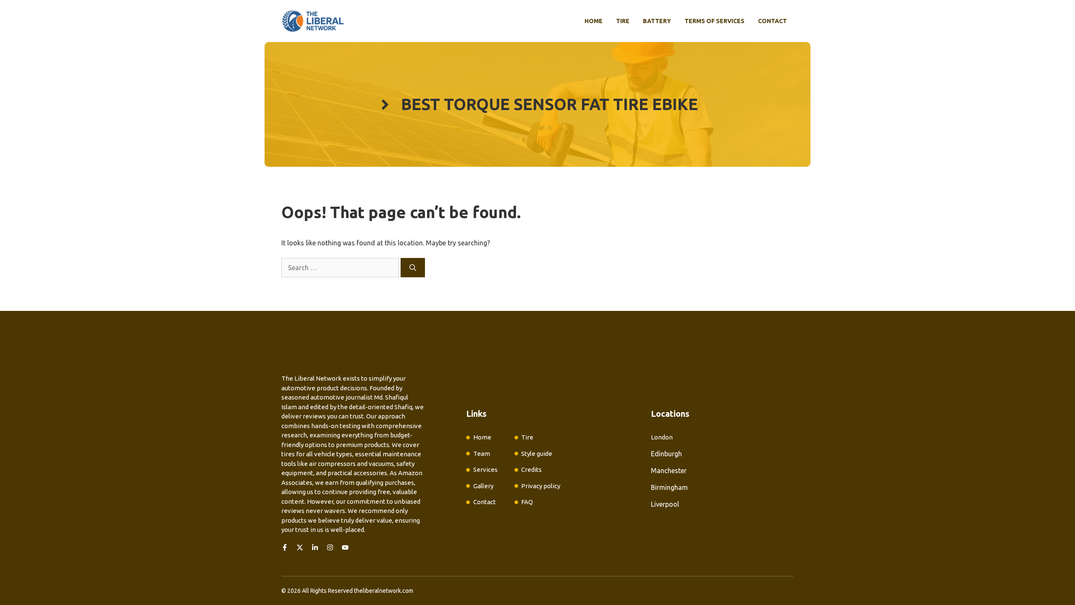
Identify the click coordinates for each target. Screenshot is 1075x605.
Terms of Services (714, 21)
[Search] (413, 267)
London (662, 437)
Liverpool (665, 504)
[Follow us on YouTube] (345, 547)
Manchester (669, 470)
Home (594, 21)
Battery (657, 21)
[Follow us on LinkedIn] (315, 547)
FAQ (527, 501)
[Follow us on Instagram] (330, 547)
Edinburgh (666, 454)
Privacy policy (540, 485)
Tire (622, 21)
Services (485, 469)
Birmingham (669, 487)
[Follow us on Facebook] (284, 547)
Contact (772, 21)
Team (481, 453)
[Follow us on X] (299, 547)
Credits (531, 469)
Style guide (536, 453)
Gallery (483, 485)
